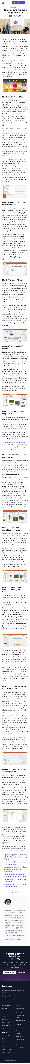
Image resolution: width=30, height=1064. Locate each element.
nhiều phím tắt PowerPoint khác (14, 442)
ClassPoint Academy (20, 1020)
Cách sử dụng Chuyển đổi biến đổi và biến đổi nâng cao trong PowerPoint (15, 869)
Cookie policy (19, 1042)
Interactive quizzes (6, 1005)
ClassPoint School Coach (22, 1012)
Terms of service (20, 1039)
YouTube (4, 1046)
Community (18, 1005)
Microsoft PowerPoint (13, 63)
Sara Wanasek (12, 908)
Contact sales (22, 972)
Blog (3, 1041)
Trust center (19, 1047)
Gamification (4, 1008)
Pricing (17, 1030)
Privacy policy (19, 1036)
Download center (6, 1035)
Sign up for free (9, 972)
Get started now (18, 2)
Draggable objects (6, 1028)
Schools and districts (6, 1049)
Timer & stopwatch (6, 1022)
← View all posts (15, 892)
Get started (4, 1038)
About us (18, 1028)
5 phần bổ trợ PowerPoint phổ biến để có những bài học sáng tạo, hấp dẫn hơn (15, 857)
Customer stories (5, 1044)
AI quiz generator (6, 1013)
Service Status (19, 1044)
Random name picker (6, 1025)
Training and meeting (6, 1052)
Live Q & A (5, 1016)
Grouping (5, 1019)
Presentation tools (6, 1011)
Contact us (18, 1033)
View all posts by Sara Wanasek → (13, 939)
